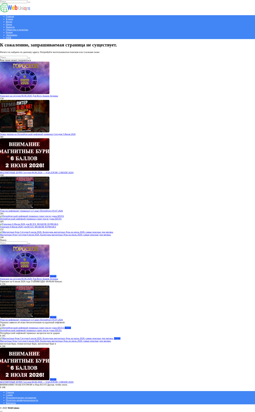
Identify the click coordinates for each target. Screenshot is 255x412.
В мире (9, 19)
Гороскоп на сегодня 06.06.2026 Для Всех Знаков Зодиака (29, 96)
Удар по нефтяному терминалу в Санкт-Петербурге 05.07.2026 (31, 211)
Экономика (11, 35)
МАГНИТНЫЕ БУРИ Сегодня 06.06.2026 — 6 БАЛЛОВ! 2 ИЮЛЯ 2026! (37, 172)
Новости (10, 27)
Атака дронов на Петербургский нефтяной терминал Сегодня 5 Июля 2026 (38, 134)
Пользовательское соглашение (21, 397)
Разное (9, 32)
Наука (9, 24)
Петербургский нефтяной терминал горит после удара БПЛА (31, 219)
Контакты (11, 403)
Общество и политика (17, 29)
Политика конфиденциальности (22, 400)
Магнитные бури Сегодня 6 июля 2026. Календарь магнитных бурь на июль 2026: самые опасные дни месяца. (55, 234)
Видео (9, 21)
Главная (10, 16)
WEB (8, 37)
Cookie (9, 395)
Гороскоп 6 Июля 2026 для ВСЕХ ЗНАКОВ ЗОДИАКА (28, 227)
